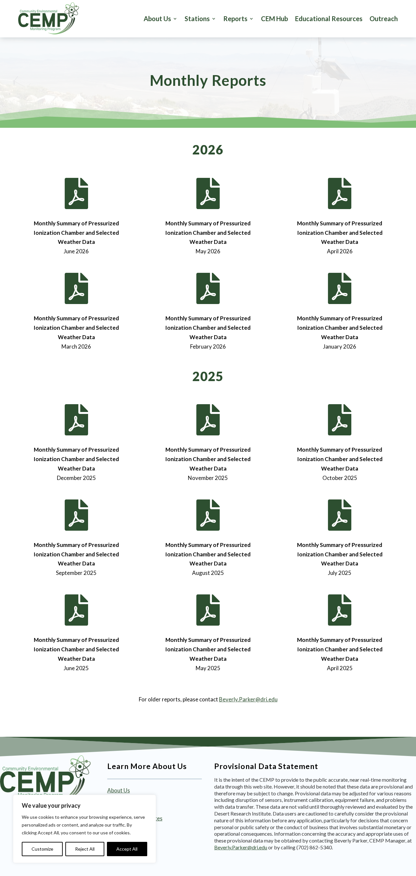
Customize (42, 849)
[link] (48, 18)
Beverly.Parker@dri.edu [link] (248, 699)
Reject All (85, 849)
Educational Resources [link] (328, 18)
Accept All (126, 849)
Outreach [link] (384, 18)
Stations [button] (197, 18)
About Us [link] (157, 18)
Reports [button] (235, 18)
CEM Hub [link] (274, 18)
